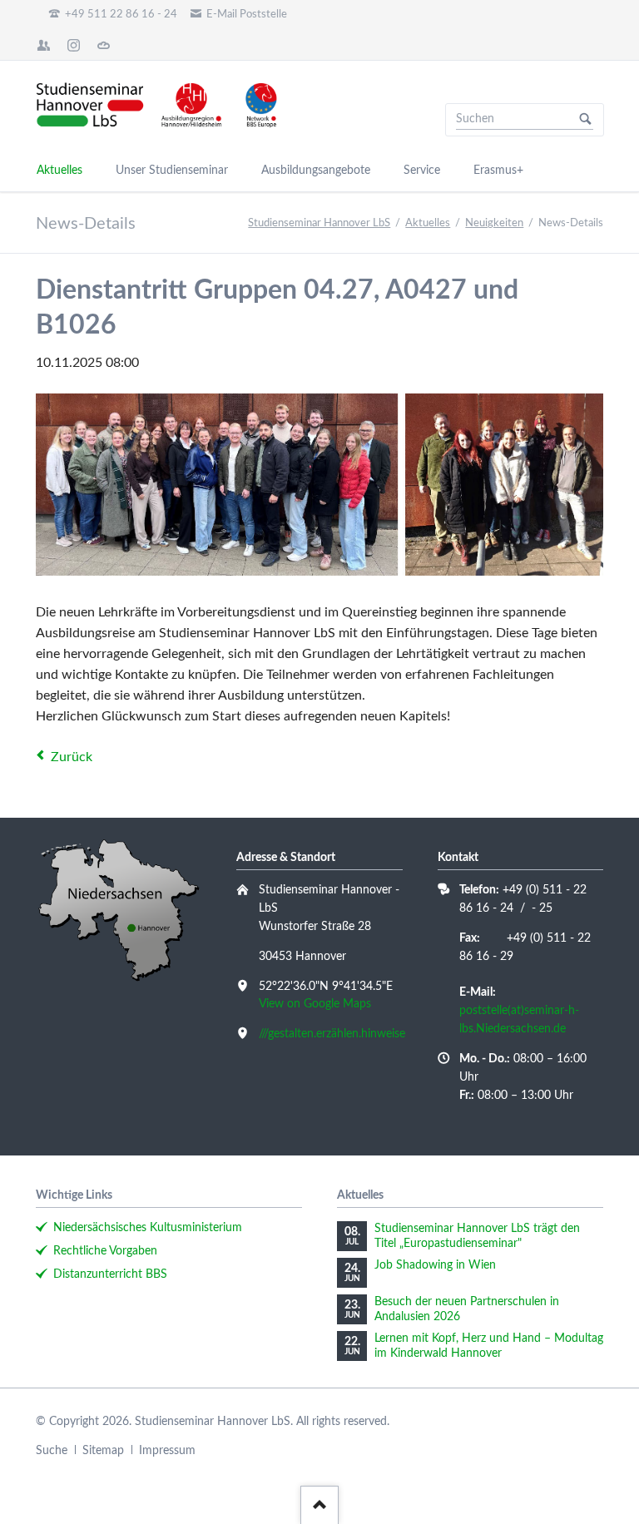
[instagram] (74, 45)
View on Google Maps (315, 1004)
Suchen (585, 120)
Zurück (71, 757)
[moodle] (44, 45)
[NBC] (104, 45)
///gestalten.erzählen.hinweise (332, 1034)
